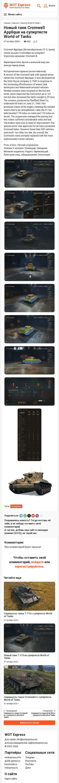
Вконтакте (30, 760)
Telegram (30, 757)
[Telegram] (21, 515)
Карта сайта (11, 778)
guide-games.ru (12, 760)
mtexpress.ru (11, 767)
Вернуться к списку (29, 723)
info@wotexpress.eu (27, 739)
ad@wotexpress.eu (38, 743)
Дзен (28, 767)
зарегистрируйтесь (29, 566)
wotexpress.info (13, 757)
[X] (29, 515)
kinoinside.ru (11, 764)
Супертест (16, 506)
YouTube (29, 764)
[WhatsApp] (25, 515)
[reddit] (33, 515)
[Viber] (37, 515)
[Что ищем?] (39, 6)
